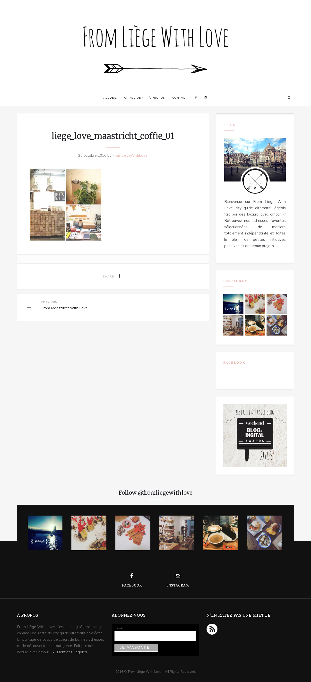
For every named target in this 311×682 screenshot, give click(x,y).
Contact (180, 97)
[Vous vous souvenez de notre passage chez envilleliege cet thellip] (276, 304)
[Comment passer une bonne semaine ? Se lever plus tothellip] (276, 325)
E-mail (119, 628)
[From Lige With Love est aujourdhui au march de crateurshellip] (255, 304)
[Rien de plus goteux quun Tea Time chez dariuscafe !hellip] (255, 325)
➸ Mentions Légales (70, 652)
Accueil (110, 97)
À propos (157, 97)
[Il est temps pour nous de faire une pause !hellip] (233, 304)
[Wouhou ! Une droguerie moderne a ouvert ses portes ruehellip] (233, 325)
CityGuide (132, 97)
